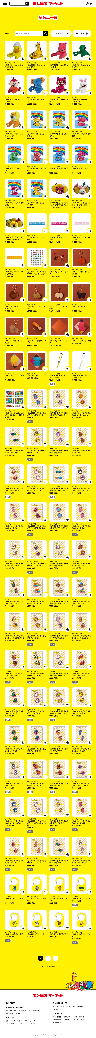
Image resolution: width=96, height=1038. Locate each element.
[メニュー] (5, 4)
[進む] (55, 958)
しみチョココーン (24, 1011)
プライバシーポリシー (79, 1020)
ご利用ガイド (67, 1017)
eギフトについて (79, 1017)
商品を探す (10, 1003)
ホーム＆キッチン (16, 1021)
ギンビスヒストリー (58, 1006)
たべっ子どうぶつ (11, 1011)
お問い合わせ (57, 1020)
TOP (42, 966)
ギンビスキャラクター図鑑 (75, 1006)
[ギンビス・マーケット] (48, 3)
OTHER (18, 1013)
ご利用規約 (66, 1020)
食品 (7, 1021)
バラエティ (33, 1024)
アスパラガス (36, 1011)
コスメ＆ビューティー (31, 1021)
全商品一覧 (51, 966)
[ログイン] (87, 3)
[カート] (91, 3)
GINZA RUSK (9, 1013)
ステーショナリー (11, 1024)
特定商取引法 (57, 1022)
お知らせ (55, 1009)
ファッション (23, 1024)
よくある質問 (57, 1017)
